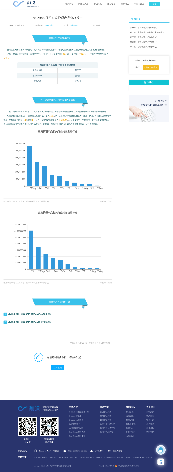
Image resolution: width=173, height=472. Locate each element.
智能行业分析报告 (107, 424)
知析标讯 (69, 4)
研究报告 (125, 4)
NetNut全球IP (63, 457)
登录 (155, 4)
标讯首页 (130, 412)
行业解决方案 (105, 412)
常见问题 (150, 420)
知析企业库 (131, 424)
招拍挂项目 (131, 432)
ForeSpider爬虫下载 (77, 436)
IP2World (129, 457)
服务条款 (150, 428)
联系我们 (150, 416)
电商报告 (49, 25)
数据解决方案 (105, 420)
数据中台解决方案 (107, 428)
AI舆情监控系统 (76, 428)
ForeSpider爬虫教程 (77, 432)
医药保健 (74, 25)
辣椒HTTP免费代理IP (49, 457)
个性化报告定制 (150, 67)
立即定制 (58, 368)
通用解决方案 (105, 416)
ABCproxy (120, 457)
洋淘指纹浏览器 (139, 457)
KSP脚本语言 (74, 424)
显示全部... (150, 457)
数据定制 (130, 420)
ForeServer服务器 (76, 420)
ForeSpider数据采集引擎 (79, 412)
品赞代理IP (74, 457)
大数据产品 (83, 4)
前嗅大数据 (117, 451)
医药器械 (130, 436)
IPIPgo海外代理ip (110, 457)
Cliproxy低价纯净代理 (86, 457)
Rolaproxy (37, 457)
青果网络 (99, 457)
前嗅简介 (150, 412)
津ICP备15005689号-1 (106, 466)
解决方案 (98, 4)
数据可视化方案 (106, 432)
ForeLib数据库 (75, 416)
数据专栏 (111, 4)
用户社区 (150, 424)
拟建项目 (130, 428)
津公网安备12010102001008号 (128, 466)
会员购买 (130, 416)
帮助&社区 (139, 4)
